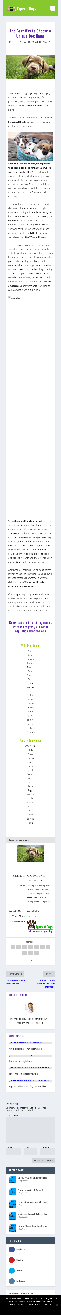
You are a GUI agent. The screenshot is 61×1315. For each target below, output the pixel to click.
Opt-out (21, 1301)
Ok (11, 1309)
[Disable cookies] (57, 1304)
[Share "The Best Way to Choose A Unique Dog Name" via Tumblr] (30, 947)
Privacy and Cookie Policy (21, 1293)
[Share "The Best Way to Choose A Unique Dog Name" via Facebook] (13, 947)
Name (9, 1147)
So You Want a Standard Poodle (32, 1177)
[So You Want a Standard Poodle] (12, 1179)
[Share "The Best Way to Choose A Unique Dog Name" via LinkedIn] (42, 947)
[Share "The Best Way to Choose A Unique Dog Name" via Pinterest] (36, 947)
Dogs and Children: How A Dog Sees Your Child (27, 1086)
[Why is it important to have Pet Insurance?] (30, 1043)
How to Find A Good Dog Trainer (33, 1226)
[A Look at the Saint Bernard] (12, 1191)
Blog (44, 41)
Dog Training (23, 1205)
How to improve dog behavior (20, 1061)
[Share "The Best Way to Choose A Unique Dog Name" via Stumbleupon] (25, 953)
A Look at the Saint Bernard (30, 1189)
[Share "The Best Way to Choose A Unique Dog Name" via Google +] (25, 947)
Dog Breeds (23, 1181)
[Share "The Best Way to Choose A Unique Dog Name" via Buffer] (48, 947)
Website (44, 1147)
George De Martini (30, 41)
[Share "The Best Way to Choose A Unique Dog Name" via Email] (30, 953)
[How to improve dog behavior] (30, 1056)
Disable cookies (26, 1309)
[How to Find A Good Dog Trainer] (12, 1228)
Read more (45, 1309)
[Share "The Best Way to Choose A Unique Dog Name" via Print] (36, 953)
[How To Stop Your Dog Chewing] (12, 1204)
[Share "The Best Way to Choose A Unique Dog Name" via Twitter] (19, 947)
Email (27, 1147)
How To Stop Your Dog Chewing (32, 1202)
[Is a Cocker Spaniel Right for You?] (12, 1216)
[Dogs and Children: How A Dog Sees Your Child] (30, 1081)
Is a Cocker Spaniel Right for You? (33, 1214)
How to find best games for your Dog (23, 1073)
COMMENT (12, 1115)
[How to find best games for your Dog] (30, 1068)
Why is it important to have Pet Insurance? (26, 1048)
